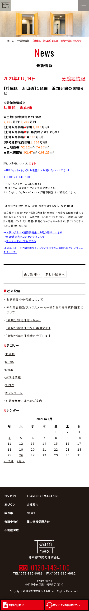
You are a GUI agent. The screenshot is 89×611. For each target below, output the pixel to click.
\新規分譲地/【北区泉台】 (23, 320)
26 (21, 455)
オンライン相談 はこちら (66, 605)
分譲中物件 (12, 521)
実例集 (9, 513)
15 (56, 443)
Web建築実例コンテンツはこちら (25, 236)
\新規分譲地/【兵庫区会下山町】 (28, 336)
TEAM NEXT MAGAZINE (43, 496)
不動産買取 (12, 530)
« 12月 (9, 461)
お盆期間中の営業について (24, 299)
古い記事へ (32, 274)
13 (33, 443)
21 (44, 449)
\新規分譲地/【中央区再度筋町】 (28, 328)
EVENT (10, 369)
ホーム (10, 40)
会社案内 (32, 504)
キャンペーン (14, 393)
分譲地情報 (73, 78)
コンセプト (11, 496)
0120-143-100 (50, 567)
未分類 (10, 354)
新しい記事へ (55, 274)
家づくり (10, 504)
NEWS (9, 362)
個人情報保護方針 (38, 521)
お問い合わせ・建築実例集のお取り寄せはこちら (34, 232)
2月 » (21, 461)
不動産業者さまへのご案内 (23, 400)
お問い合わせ (16, 605)
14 (44, 443)
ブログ (9, 385)
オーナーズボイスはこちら (21, 241)
